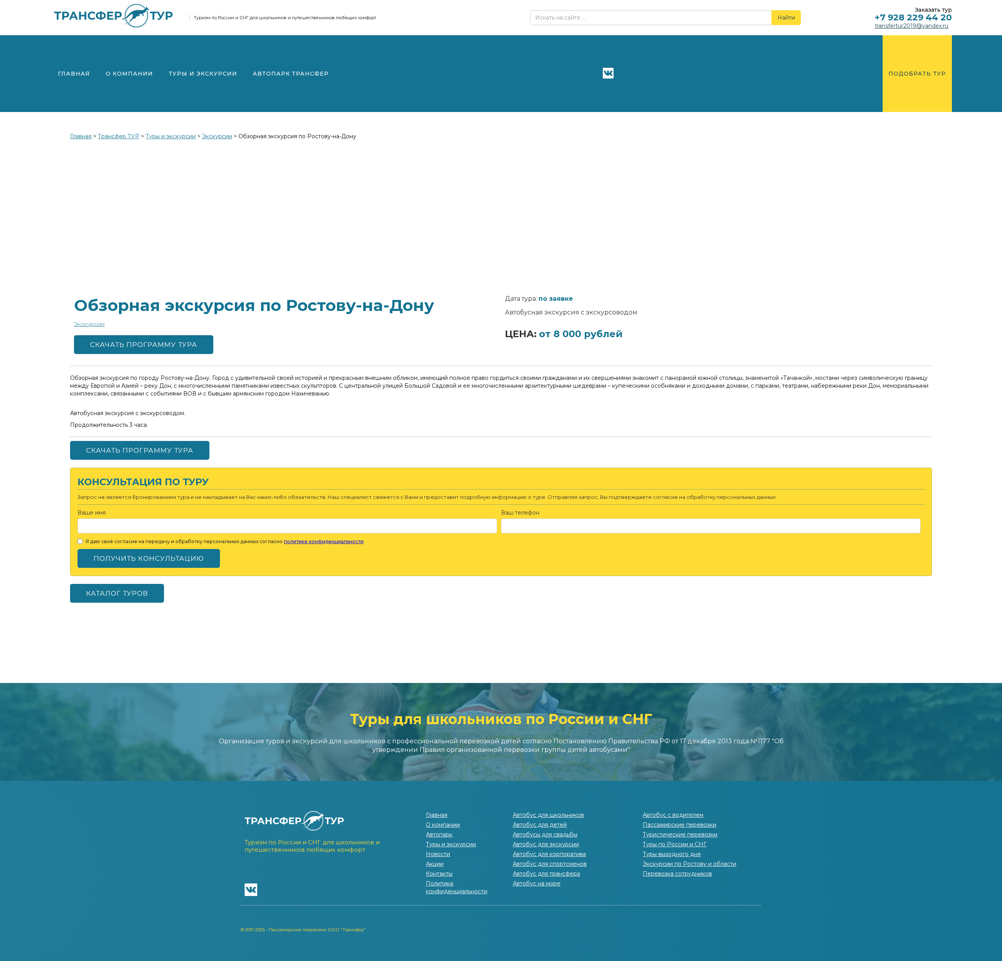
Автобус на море (536, 883)
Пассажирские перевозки (679, 824)
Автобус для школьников (548, 814)
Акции (434, 863)
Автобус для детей (540, 824)
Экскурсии (217, 136)
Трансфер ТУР (118, 136)
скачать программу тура (143, 345)
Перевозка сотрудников (677, 873)
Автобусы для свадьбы (545, 834)
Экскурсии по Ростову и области (689, 863)
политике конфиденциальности (324, 541)
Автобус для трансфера (546, 873)
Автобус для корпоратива (549, 854)
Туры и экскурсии (203, 73)
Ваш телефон (520, 512)
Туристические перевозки (680, 834)
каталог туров (117, 593)
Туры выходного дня (672, 854)
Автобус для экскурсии (546, 844)
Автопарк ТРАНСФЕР (291, 73)
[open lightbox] (501, 216)
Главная (74, 73)
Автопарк (439, 834)
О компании (129, 73)
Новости (438, 854)
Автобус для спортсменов (550, 863)
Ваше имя (91, 512)
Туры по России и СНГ (674, 844)
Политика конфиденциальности (456, 887)
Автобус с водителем (673, 814)
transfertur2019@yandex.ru (911, 25)
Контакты (439, 873)
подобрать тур (917, 73)
